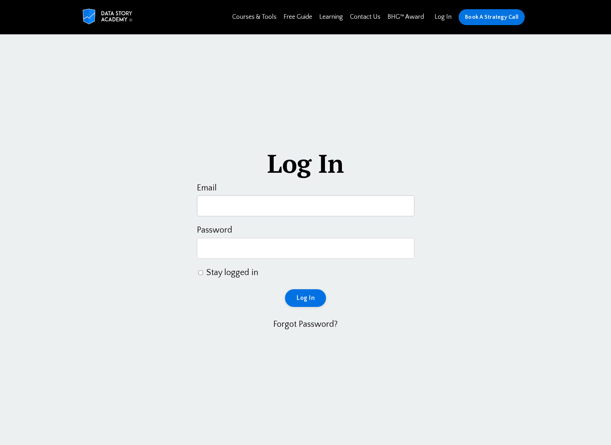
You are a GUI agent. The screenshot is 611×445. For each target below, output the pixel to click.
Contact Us (365, 17)
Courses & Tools (254, 17)
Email (207, 188)
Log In (443, 17)
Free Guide (298, 17)
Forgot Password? (305, 324)
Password (214, 230)
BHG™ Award (406, 17)
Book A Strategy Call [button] (491, 17)
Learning (331, 17)
